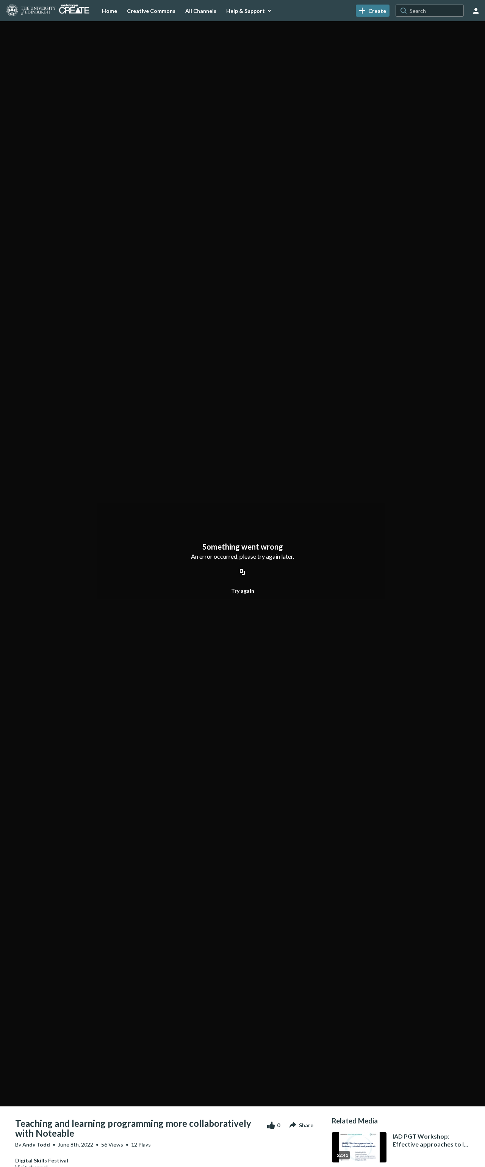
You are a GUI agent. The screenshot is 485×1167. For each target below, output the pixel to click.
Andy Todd (36, 1144)
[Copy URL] (242, 573)
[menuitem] (109, 11)
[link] (373, 11)
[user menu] (476, 11)
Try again (242, 590)
